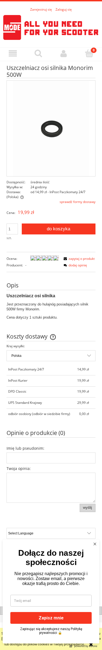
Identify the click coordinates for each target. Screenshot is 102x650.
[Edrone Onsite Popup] (51, 325)
